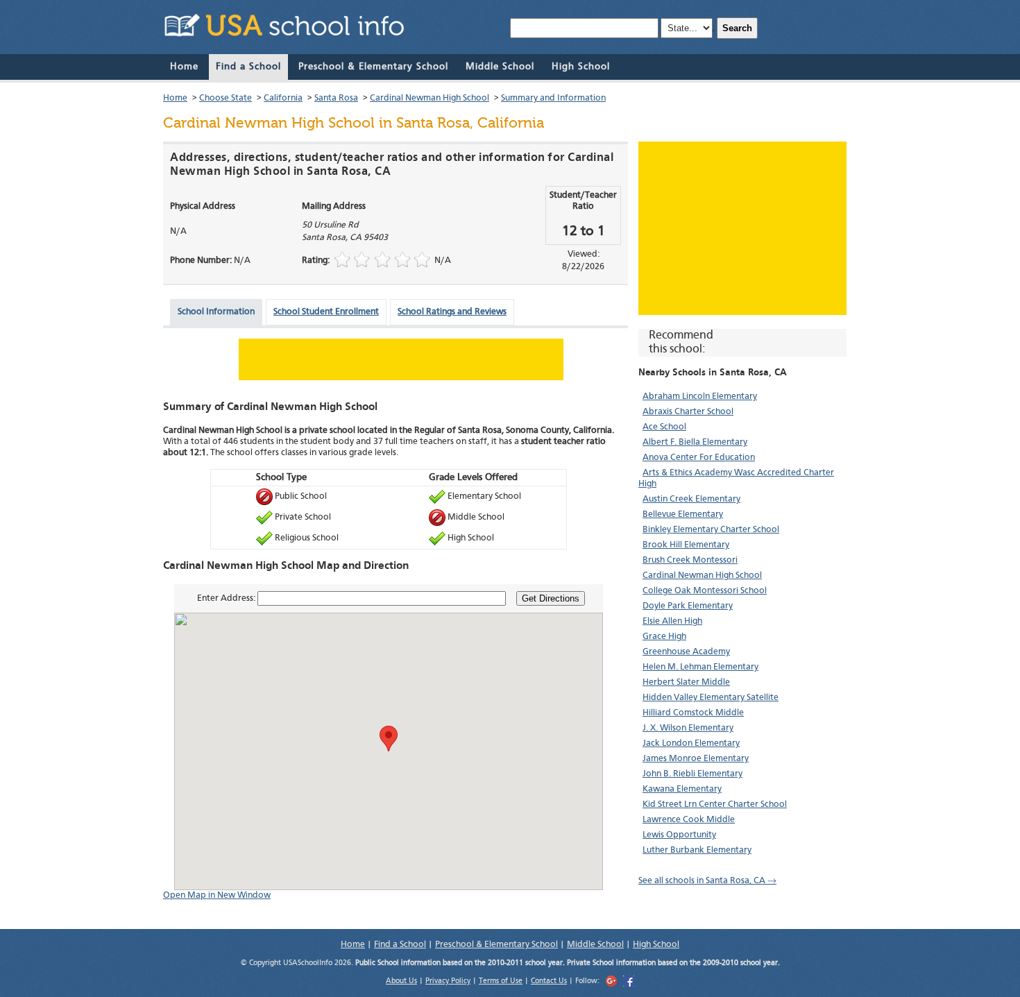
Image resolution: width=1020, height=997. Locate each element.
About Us (401, 981)
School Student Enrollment (326, 311)
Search (737, 28)
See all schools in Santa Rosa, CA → (707, 880)
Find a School (248, 66)
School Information (216, 311)
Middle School (500, 66)
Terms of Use (500, 981)
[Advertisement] (742, 228)
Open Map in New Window (217, 895)
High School (581, 66)
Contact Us (549, 981)
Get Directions (550, 598)
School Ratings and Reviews (452, 311)
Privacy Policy (447, 981)
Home (184, 66)
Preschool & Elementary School (373, 66)
